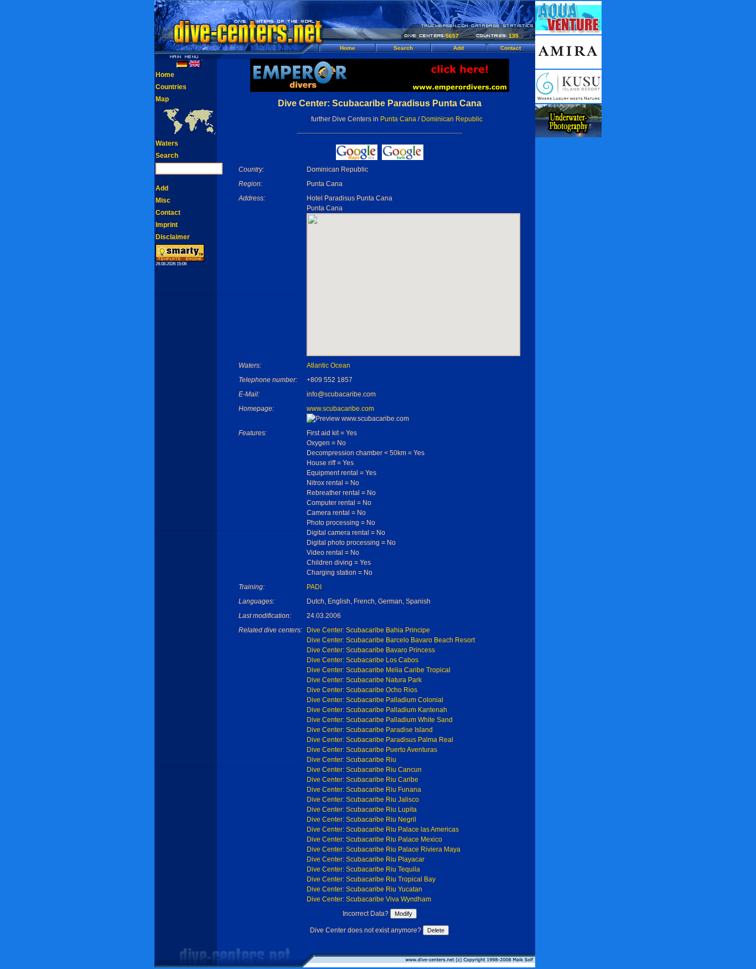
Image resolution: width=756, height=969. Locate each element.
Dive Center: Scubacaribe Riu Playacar (365, 859)
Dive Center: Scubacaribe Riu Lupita (362, 809)
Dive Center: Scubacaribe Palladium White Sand (380, 720)
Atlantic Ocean (328, 365)
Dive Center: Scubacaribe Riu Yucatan (364, 889)
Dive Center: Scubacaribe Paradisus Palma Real (380, 740)
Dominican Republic (452, 119)
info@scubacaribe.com (341, 394)
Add (458, 48)
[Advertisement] (568, 304)
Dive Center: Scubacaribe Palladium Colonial (375, 700)
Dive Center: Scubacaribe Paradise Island (370, 730)
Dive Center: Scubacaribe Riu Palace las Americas (383, 829)
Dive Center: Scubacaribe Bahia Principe (368, 630)
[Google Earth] (402, 157)
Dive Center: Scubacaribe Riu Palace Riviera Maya (383, 849)
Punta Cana (398, 119)
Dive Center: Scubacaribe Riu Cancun (364, 770)
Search (403, 48)
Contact (510, 48)
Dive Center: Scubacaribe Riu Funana (364, 789)
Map (162, 99)
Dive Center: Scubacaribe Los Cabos (362, 660)
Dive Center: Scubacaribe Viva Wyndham (369, 899)
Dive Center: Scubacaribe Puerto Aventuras (372, 750)
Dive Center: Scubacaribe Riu (351, 760)
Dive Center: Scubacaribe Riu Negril (361, 819)
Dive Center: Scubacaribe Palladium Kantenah (377, 710)
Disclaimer (173, 237)
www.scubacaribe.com (340, 409)
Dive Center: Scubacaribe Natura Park (364, 680)
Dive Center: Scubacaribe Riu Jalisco (363, 799)
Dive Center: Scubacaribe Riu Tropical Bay (371, 879)
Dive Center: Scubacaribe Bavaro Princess (371, 650)
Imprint (167, 225)
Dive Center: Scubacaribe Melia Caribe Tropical (379, 670)
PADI (314, 587)
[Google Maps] (356, 157)
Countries (171, 87)
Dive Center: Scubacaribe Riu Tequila (363, 869)
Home (347, 48)
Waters (167, 143)
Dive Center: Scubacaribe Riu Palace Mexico (374, 839)
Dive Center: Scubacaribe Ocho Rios (362, 690)
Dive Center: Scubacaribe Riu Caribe (362, 780)
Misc (163, 200)
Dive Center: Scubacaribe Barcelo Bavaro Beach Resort (391, 640)
